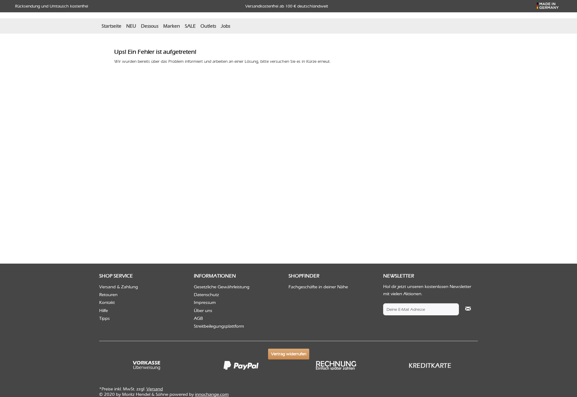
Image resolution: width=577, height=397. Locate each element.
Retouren (108, 294)
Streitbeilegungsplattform (219, 326)
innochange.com (212, 394)
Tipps (104, 318)
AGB (198, 318)
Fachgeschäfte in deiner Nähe (318, 286)
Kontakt (107, 302)
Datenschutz (206, 294)
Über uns (203, 310)
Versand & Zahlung (118, 286)
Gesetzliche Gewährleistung (221, 286)
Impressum (205, 302)
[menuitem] (111, 26)
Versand (154, 389)
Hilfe (103, 310)
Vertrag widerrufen (288, 353)
